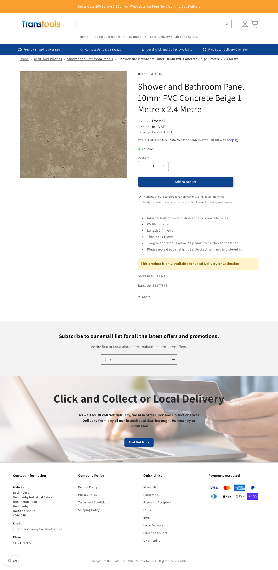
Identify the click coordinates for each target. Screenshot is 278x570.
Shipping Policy (89, 510)
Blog (146, 517)
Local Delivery (153, 525)
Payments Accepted (157, 502)
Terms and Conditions (93, 502)
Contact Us (151, 495)
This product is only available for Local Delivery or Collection (190, 263)
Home (24, 59)
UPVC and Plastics (48, 59)
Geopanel (158, 74)
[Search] (227, 24)
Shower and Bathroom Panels (90, 59)
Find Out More (139, 442)
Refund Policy (88, 487)
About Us (149, 487)
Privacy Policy (87, 495)
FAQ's (147, 510)
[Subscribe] (173, 359)
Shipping (143, 132)
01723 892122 (22, 543)
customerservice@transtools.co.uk (37, 529)
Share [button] (146, 297)
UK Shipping (152, 540)
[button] (108, 36)
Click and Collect (155, 533)
